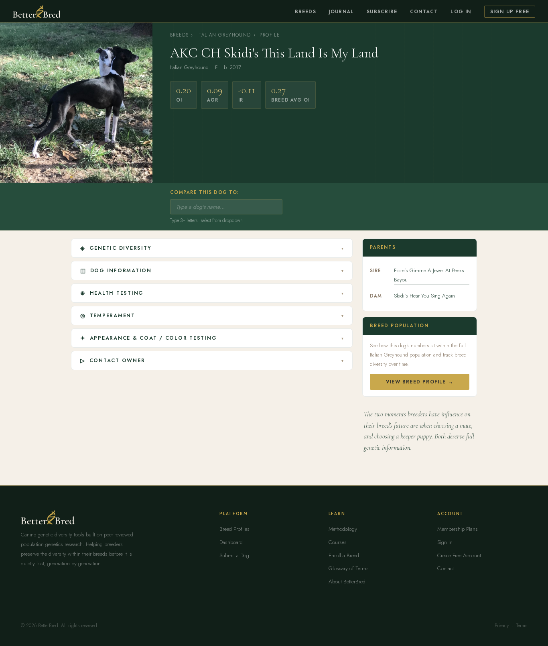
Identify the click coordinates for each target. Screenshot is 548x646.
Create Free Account (459, 555)
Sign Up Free (509, 11)
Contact (424, 11)
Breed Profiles (234, 529)
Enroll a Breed (344, 555)
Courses (338, 542)
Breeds (305, 11)
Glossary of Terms (349, 568)
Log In (461, 11)
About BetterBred (347, 581)
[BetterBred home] (37, 11)
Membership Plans (457, 529)
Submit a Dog (234, 555)
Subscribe (382, 11)
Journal (341, 11)
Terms (521, 625)
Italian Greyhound (224, 35)
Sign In (445, 542)
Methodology (343, 529)
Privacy (502, 625)
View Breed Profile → (419, 381)
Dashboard (231, 542)
